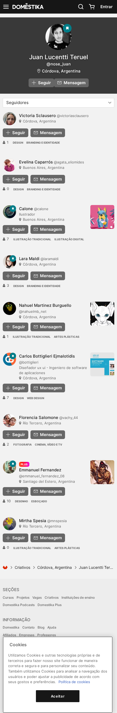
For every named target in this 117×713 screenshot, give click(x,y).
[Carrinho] (91, 7)
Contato (28, 627)
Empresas (26, 635)
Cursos (8, 597)
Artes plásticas (66, 336)
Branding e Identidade (43, 142)
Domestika (11, 627)
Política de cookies (74, 682)
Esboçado (39, 501)
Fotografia (22, 444)
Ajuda (51, 627)
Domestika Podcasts (19, 605)
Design (18, 142)
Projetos (23, 597)
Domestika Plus (49, 605)
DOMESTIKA (27, 7)
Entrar (106, 6)
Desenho (21, 501)
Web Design (35, 398)
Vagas (37, 597)
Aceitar (58, 696)
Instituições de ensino (78, 597)
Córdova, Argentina (61, 71)
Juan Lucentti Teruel (58, 57)
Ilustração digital (69, 239)
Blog (41, 627)
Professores (46, 635)
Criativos (22, 567)
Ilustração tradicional (32, 239)
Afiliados (9, 635)
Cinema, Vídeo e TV (48, 444)
